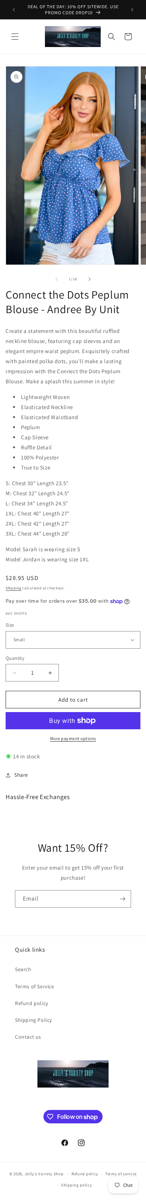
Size (10, 625)
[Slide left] (56, 279)
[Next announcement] (132, 9)
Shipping (13, 588)
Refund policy (31, 1003)
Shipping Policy (33, 1020)
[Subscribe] (122, 899)
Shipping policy (76, 1185)
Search (23, 969)
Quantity (15, 658)
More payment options (73, 738)
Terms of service (121, 1173)
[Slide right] (89, 279)
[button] (15, 36)
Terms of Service (34, 986)
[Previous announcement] (14, 9)
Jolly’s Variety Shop (44, 1173)
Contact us (28, 1036)
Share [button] (21, 774)
